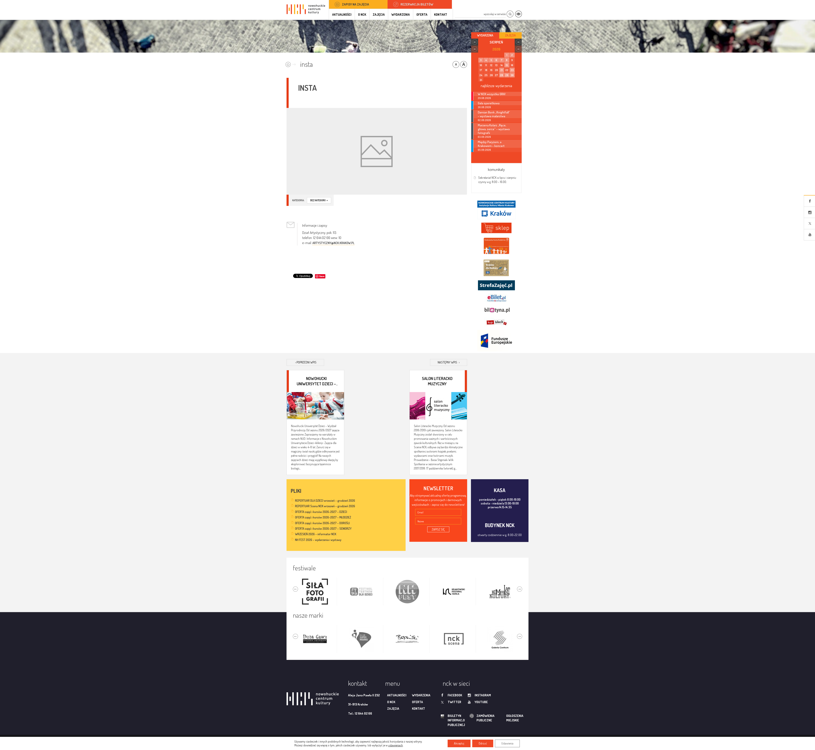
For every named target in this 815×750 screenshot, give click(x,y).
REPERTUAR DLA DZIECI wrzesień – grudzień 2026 (325, 500)
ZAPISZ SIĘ (438, 529)
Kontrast (518, 14)
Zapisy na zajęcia (355, 4)
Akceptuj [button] (459, 743)
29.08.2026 (484, 98)
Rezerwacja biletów (416, 4)
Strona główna (291, 63)
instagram (483, 695)
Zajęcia (379, 15)
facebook (455, 695)
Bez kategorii (319, 200)
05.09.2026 (484, 149)
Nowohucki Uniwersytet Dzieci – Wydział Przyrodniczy (316, 381)
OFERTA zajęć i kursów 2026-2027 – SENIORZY (323, 528)
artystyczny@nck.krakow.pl (333, 243)
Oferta (421, 15)
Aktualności (341, 15)
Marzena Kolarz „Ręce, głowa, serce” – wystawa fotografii (494, 129)
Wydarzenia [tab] (485, 35)
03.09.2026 (484, 136)
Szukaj (509, 14)
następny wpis (448, 362)
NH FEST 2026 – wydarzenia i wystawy (318, 540)
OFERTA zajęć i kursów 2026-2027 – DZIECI (321, 512)
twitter (454, 702)
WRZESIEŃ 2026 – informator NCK (315, 534)
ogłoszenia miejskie (506, 718)
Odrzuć (483, 743)
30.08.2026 (484, 107)
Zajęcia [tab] (510, 35)
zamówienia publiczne (472, 718)
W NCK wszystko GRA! (491, 94)
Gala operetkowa (488, 103)
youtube (481, 702)
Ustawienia (507, 743)
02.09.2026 (484, 120)
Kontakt (440, 15)
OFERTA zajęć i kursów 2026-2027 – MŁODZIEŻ (323, 517)
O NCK (362, 15)
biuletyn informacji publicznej (452, 720)
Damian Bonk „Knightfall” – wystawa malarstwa (494, 114)
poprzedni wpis (305, 362)
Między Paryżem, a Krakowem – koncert (491, 144)
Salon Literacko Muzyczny (437, 381)
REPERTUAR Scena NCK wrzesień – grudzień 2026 (325, 506)
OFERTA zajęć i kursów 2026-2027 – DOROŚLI (322, 523)
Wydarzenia (400, 15)
